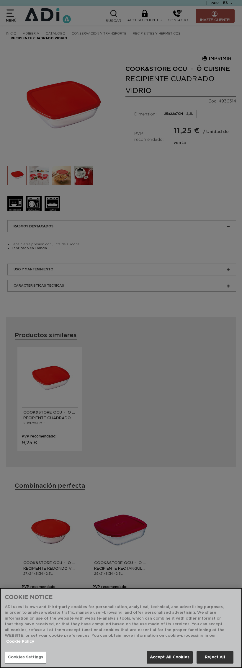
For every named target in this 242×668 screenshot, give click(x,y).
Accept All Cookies (169, 657)
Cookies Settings (25, 657)
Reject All (215, 657)
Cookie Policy (20, 641)
